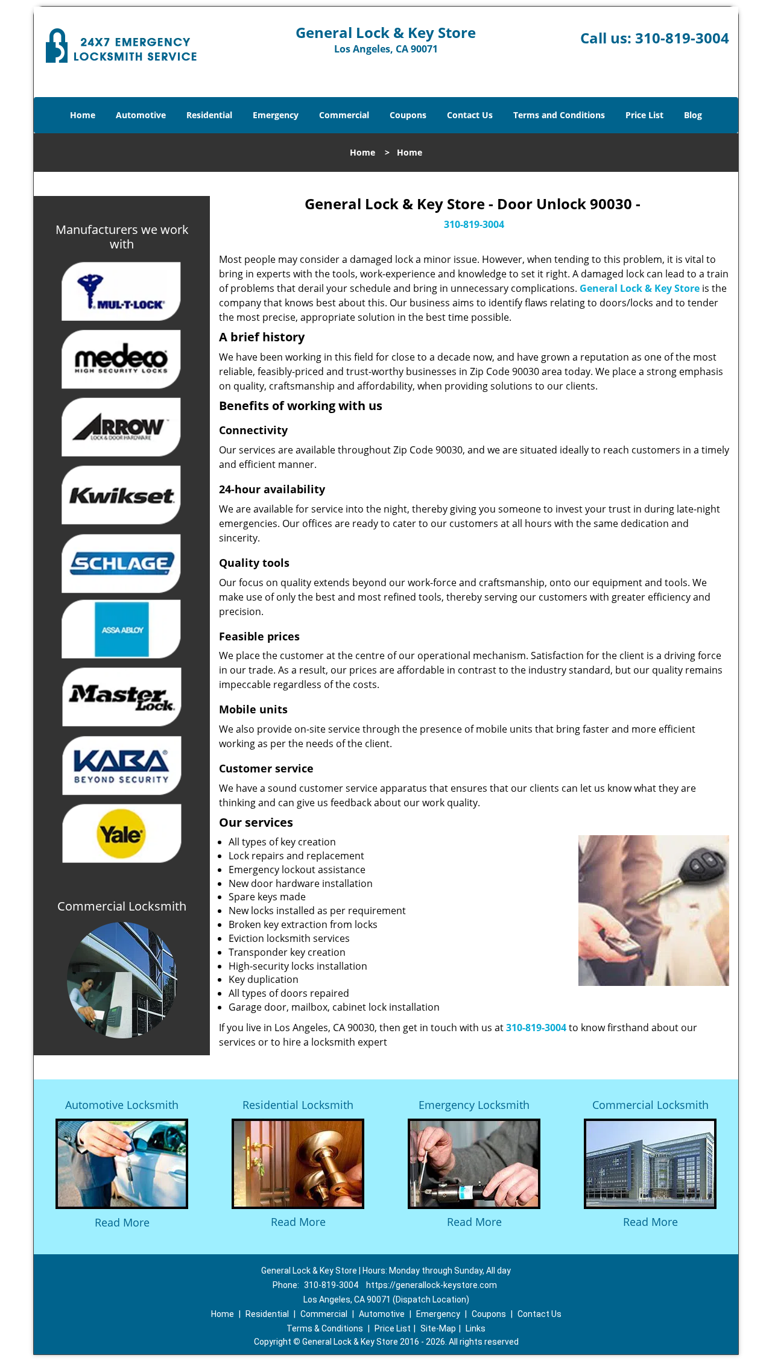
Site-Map (438, 1328)
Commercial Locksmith (650, 1104)
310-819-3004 (682, 38)
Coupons (408, 115)
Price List (644, 115)
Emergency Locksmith (474, 1104)
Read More (122, 1222)
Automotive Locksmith (122, 1104)
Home (82, 115)
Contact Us (470, 115)
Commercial (344, 115)
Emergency (276, 115)
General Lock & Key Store (640, 288)
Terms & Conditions (324, 1328)
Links (476, 1328)
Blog (693, 115)
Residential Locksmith (297, 1104)
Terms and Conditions (559, 115)
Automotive (141, 115)
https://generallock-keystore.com (431, 1285)
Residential (209, 115)
